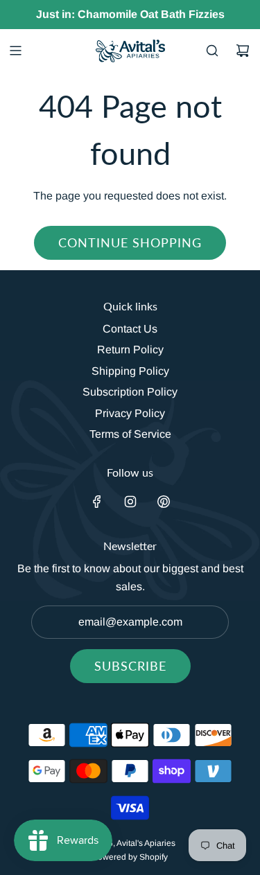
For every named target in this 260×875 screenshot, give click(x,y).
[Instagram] (130, 501)
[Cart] (242, 50)
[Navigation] (15, 50)
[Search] (212, 50)
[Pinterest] (163, 501)
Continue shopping (130, 242)
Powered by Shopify (130, 857)
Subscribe (130, 665)
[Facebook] (97, 501)
